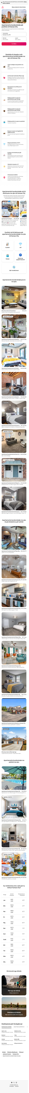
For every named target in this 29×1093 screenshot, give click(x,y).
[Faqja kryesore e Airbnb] (3, 7)
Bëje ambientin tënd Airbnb (19, 7)
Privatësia (12, 1086)
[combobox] (14, 35)
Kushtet (17, 1086)
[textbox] (8, 39)
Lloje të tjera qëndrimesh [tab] (19, 1026)
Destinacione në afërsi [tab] (6, 1026)
